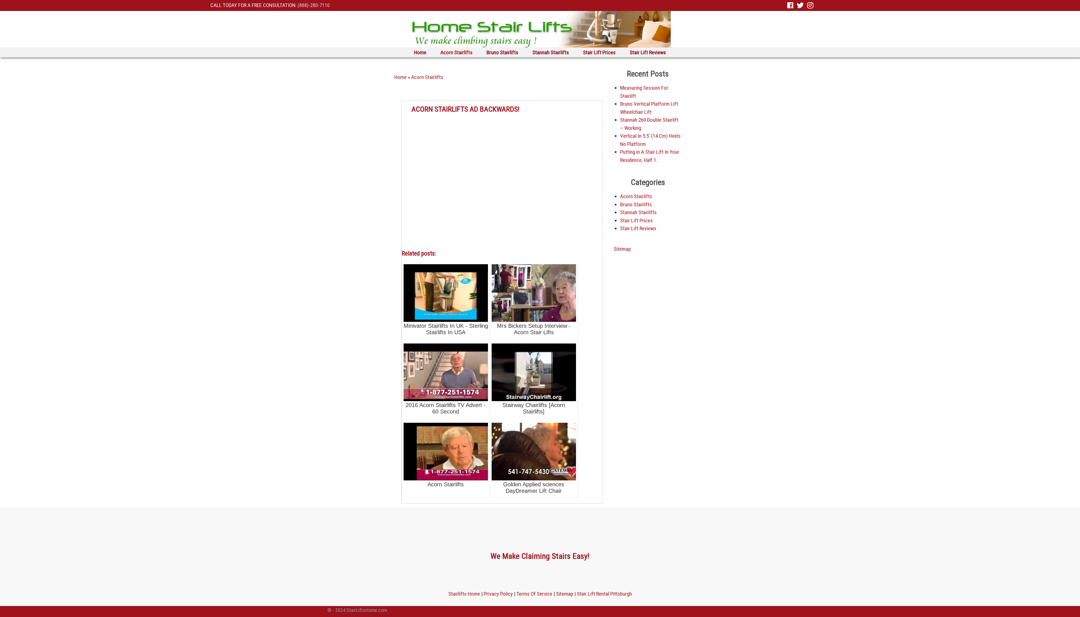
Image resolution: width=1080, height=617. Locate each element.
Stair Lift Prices (599, 52)
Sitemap (622, 249)
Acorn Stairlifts (456, 52)
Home (420, 52)
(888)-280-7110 (314, 5)
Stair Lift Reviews (648, 52)
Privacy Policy (498, 594)
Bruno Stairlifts (502, 52)
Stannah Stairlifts (550, 52)
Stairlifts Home (464, 594)
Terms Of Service (534, 594)
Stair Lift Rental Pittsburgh (604, 594)
